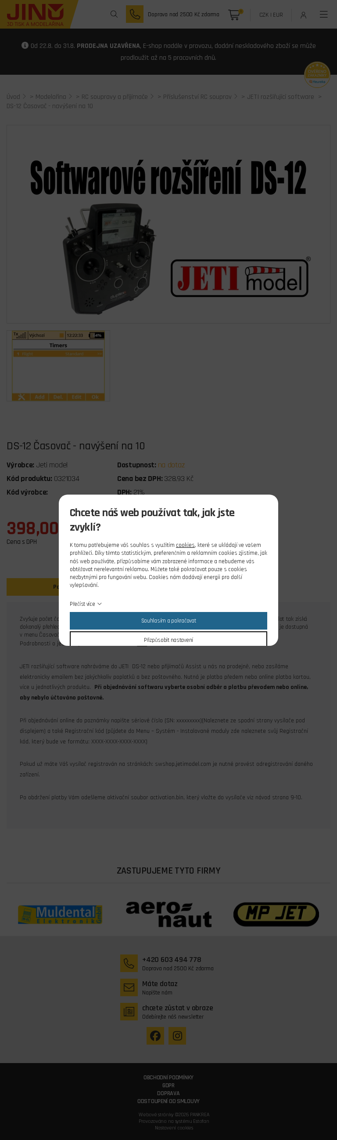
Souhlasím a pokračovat (168, 620)
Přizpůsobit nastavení (168, 640)
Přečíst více (82, 604)
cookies (185, 545)
